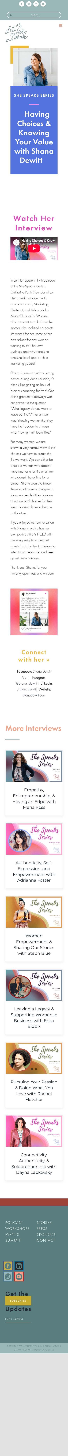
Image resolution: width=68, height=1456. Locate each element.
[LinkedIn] (19, 1265)
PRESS (42, 1228)
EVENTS (12, 1234)
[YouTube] (19, 1276)
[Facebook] (8, 1265)
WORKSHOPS (17, 1228)
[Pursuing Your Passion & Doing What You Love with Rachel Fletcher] (34, 1058)
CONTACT (46, 1240)
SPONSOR (46, 1234)
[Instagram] (8, 1276)
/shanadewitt (26, 689)
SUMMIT (13, 1240)
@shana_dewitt (26, 683)
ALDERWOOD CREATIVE (43, 1349)
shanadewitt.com (34, 695)
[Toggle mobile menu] (61, 25)
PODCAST (14, 1222)
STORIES (44, 1222)
